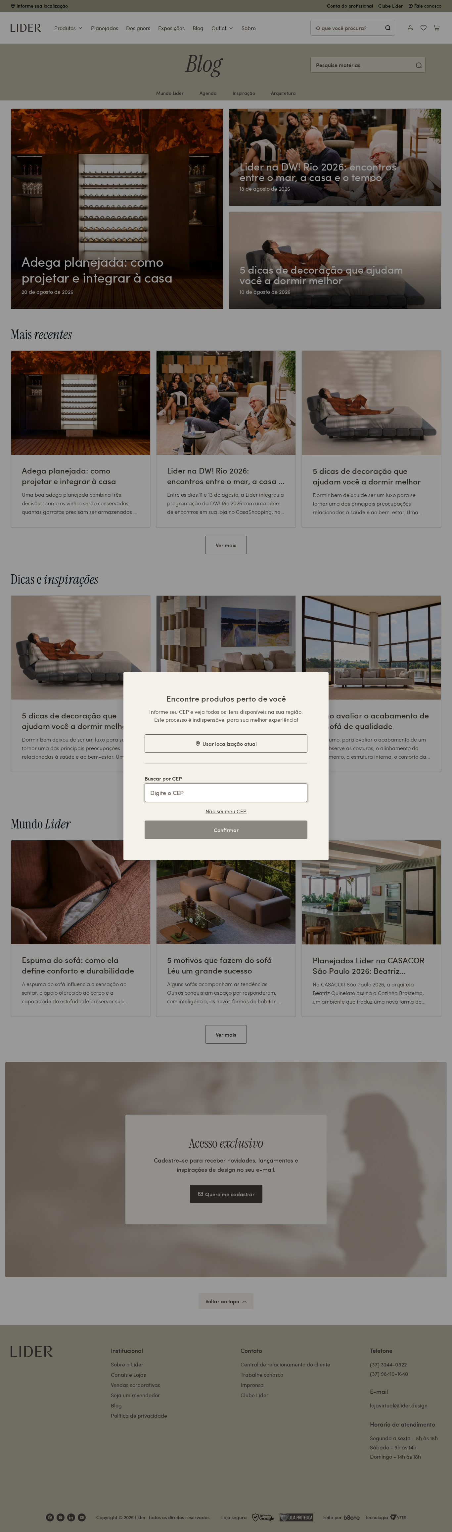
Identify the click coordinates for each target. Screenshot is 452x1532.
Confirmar (226, 829)
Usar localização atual (230, 743)
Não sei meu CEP (226, 811)
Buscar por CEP (163, 778)
